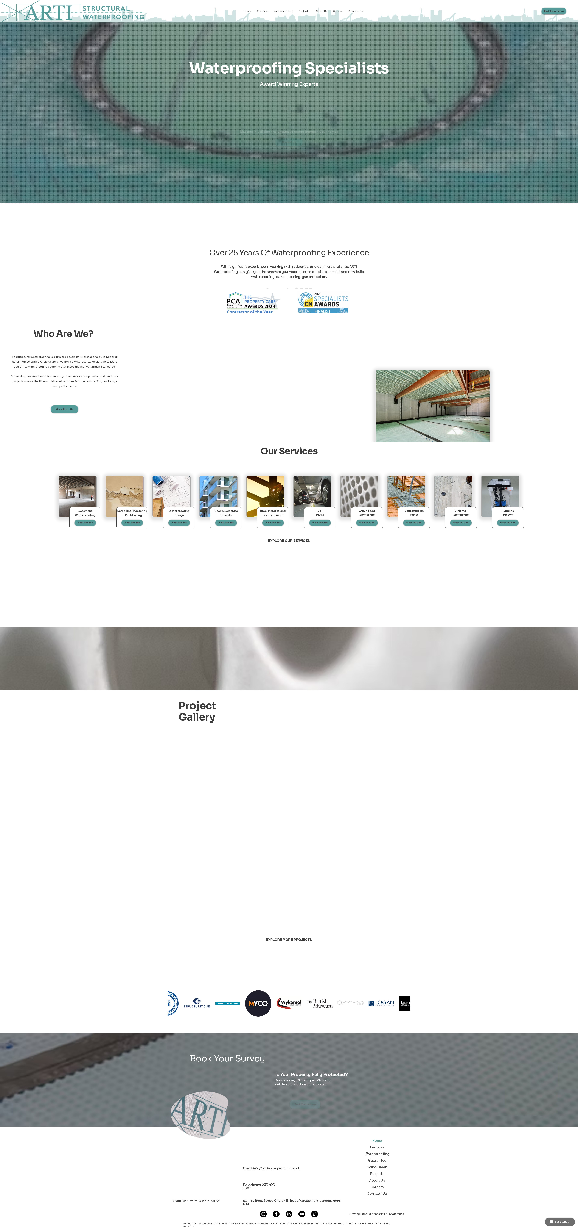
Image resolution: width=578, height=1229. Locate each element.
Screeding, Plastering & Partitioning (343, 1223)
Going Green (377, 1167)
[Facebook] (276, 1214)
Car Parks (249, 1223)
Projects (377, 1173)
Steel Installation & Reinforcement (375, 1223)
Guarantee (377, 1160)
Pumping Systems (319, 1223)
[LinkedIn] (289, 1214)
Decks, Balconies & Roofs (232, 1223)
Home (377, 1140)
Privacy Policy (359, 1214)
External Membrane (302, 1223)
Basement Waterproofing (209, 1223)
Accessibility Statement (388, 1214)
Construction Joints (283, 1223)
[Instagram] (263, 1214)
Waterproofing (377, 1153)
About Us (377, 1180)
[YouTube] (301, 1214)
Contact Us (377, 1193)
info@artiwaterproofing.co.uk (276, 1168)
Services (377, 1147)
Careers (377, 1187)
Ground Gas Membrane (264, 1223)
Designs (190, 1226)
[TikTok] (314, 1214)
